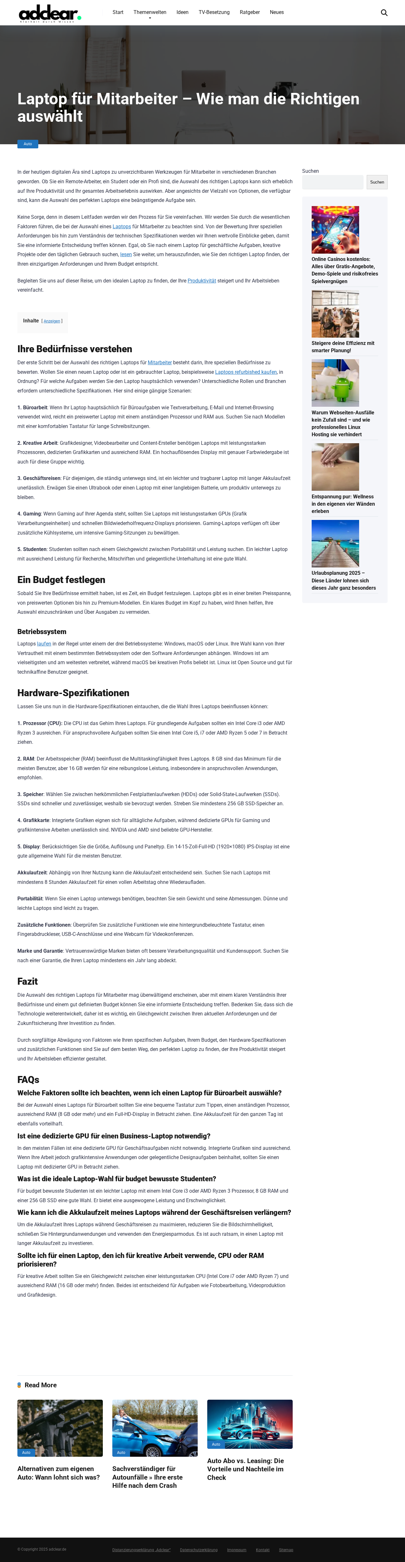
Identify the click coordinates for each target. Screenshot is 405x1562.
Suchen (310, 171)
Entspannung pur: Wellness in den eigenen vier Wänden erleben (343, 504)
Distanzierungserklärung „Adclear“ (141, 1550)
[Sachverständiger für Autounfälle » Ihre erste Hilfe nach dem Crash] (155, 1428)
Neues (277, 12)
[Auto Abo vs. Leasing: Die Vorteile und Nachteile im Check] (250, 1424)
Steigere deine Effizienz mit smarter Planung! (343, 346)
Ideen (183, 12)
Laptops (122, 227)
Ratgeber (250, 12)
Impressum (236, 1550)
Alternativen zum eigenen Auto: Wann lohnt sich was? (58, 1473)
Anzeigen (52, 321)
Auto (28, 144)
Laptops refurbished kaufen (246, 372)
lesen (126, 254)
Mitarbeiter (160, 363)
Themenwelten (150, 12)
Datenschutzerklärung (199, 1550)
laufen (44, 644)
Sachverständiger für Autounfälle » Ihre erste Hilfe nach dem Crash (147, 1477)
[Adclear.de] (49, 12)
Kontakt (263, 1550)
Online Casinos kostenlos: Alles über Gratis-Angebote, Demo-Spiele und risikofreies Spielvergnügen (345, 270)
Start (118, 12)
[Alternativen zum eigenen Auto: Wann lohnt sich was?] (60, 1428)
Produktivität (202, 281)
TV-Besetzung (214, 12)
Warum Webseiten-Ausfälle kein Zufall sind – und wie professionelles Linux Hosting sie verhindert (343, 424)
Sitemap (286, 1550)
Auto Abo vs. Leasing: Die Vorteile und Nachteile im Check (245, 1469)
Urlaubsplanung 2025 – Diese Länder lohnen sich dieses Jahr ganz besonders (344, 580)
